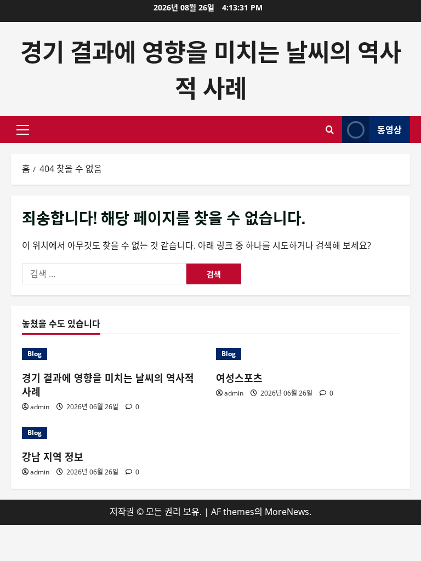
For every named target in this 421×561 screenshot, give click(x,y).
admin (39, 406)
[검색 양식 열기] (330, 129)
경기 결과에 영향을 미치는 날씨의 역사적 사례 (210, 69)
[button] (23, 129)
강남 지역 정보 (52, 456)
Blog (34, 353)
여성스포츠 (239, 377)
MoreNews (287, 512)
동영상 (389, 129)
